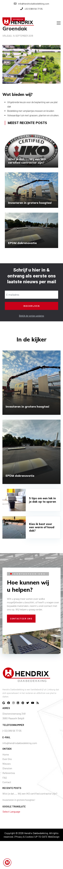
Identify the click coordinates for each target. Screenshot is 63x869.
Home (5, 754)
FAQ (4, 777)
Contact (6, 782)
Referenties (8, 772)
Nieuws (6, 763)
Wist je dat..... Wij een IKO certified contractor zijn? (29, 793)
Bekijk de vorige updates (31, 315)
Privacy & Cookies (24, 836)
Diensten (7, 768)
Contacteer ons (21, 618)
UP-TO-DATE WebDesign (47, 836)
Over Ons (7, 758)
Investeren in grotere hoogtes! (18, 799)
